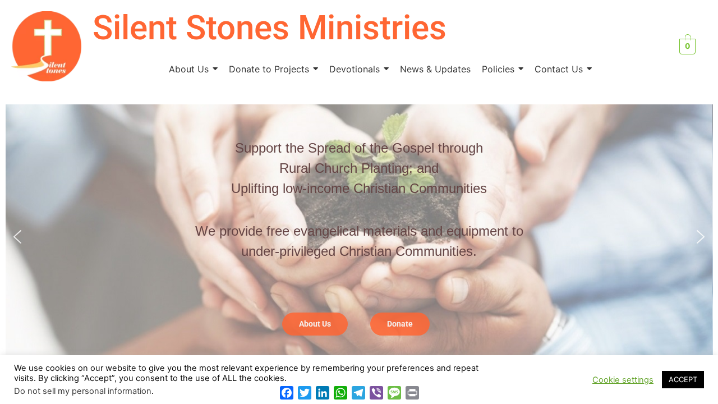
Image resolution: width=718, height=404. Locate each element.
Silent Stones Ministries (270, 28)
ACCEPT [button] (683, 379)
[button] (17, 237)
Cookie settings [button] (622, 380)
